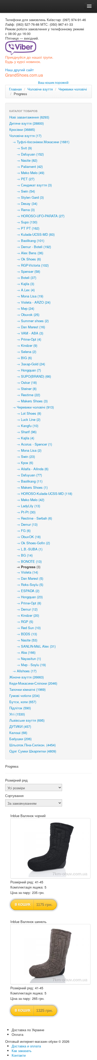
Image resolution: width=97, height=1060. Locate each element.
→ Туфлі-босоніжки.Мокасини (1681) (39, 141)
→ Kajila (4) (21, 438)
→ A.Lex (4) (22, 289)
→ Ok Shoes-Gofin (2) (29, 542)
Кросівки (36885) (22, 129)
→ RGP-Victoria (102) (29, 265)
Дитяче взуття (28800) (26, 123)
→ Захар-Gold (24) (27, 363)
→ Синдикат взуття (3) (30, 185)
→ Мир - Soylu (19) (27, 664)
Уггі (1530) (17, 714)
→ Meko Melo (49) (26, 172)
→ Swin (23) (22, 456)
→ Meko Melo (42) (26, 499)
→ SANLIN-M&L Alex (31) (32, 646)
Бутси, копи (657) (22, 701)
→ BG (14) (21, 555)
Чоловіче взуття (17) (25, 135)
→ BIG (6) (20, 357)
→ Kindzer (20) (24, 615)
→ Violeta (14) (23, 572)
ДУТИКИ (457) (20, 726)
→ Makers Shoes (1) (28, 487)
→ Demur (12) (23, 609)
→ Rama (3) (22, 209)
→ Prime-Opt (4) (25, 339)
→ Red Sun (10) (25, 627)
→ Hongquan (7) (25, 370)
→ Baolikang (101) (26, 240)
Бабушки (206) (20, 738)
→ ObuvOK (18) (25, 536)
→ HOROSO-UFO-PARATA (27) (36, 215)
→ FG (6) (20, 530)
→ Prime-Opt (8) (25, 603)
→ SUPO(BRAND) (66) (30, 376)
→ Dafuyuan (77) (25, 475)
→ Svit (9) (20, 148)
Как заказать (22, 1050)
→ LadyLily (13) (24, 505)
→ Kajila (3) (21, 283)
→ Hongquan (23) (26, 596)
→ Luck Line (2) (24, 419)
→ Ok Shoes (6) (25, 259)
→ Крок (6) (21, 462)
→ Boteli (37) (22, 277)
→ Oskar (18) (23, 382)
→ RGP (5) (21, 621)
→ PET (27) (21, 178)
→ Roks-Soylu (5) (26, 584)
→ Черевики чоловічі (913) (31, 407)
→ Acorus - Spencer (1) (30, 444)
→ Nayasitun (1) (25, 658)
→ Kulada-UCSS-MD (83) (32, 234)
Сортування (14, 795)
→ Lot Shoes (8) (25, 413)
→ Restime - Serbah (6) (30, 518)
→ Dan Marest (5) (26, 578)
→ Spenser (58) (24, 271)
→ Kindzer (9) (23, 345)
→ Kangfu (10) (23, 425)
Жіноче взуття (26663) (26, 677)
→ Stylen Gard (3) (26, 197)
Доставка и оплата (26, 1046)
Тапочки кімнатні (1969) (27, 689)
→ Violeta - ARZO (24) (29, 302)
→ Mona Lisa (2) (25, 450)
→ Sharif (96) (22, 431)
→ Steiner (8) (22, 388)
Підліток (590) (20, 707)
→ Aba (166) (22, 652)
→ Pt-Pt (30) (22, 512)
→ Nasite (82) (23, 160)
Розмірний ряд (16, 780)
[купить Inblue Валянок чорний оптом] (50, 848)
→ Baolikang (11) (25, 481)
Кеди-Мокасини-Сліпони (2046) (33, 683)
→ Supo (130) (23, 222)
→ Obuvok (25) (24, 314)
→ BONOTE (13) (25, 561)
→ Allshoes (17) (22, 670)
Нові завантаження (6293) (29, 117)
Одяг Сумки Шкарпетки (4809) (32, 751)
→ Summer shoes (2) (29, 320)
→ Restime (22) (24, 394)
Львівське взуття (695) (26, 720)
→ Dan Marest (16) (27, 326)
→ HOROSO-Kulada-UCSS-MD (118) (40, 493)
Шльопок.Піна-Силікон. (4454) (32, 744)
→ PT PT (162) (24, 228)
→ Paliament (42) (26, 166)
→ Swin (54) (22, 191)
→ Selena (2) (22, 351)
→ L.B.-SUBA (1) (25, 549)
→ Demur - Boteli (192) (30, 246)
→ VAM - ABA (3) (26, 333)
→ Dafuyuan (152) (26, 154)
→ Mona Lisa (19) (26, 296)
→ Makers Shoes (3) (28, 400)
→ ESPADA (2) (24, 590)
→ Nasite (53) (23, 640)
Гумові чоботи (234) (24, 695)
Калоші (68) (18, 732)
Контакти (19, 1055)
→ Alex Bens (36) (26, 252)
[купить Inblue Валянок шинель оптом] (50, 954)
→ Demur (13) (23, 524)
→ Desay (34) (23, 203)
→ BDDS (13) (23, 633)
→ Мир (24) (21, 308)
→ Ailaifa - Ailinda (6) (28, 468)
